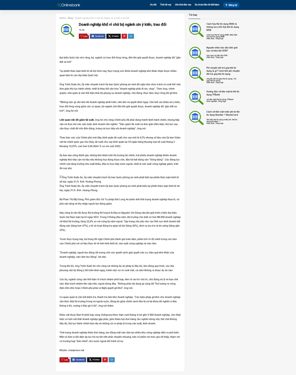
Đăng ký (233, 5)
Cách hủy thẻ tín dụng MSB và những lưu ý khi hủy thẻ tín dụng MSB (222, 27)
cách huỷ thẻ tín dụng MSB (217, 35)
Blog (70, 18)
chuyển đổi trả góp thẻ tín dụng (219, 79)
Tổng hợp (219, 38)
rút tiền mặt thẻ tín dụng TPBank (219, 99)
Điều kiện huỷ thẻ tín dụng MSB (221, 36)
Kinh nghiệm (211, 101)
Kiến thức (210, 38)
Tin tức (81, 30)
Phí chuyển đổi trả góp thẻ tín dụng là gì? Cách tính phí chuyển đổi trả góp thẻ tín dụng (223, 71)
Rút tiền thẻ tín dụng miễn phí (218, 120)
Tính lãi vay (165, 4)
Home (63, 18)
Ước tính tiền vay (183, 4)
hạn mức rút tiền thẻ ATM (216, 55)
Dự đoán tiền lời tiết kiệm (207, 4)
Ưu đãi (153, 4)
